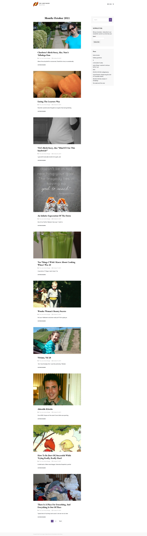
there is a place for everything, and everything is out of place (54, 506)
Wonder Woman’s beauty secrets (52, 311)
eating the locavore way (49, 101)
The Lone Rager (44, 3)
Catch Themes (60, 534)
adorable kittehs (45, 409)
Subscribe (96, 42)
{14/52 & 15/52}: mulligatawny (101, 72)
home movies (96, 55)
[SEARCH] (113, 4)
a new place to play (98, 62)
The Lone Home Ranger (44, 58)
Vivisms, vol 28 (44, 357)
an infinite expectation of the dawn (54, 215)
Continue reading (42, 111)
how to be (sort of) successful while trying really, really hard (54, 456)
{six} (94, 69)
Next (60, 521)
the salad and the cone (99, 83)
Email (94, 36)
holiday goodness (97, 57)
